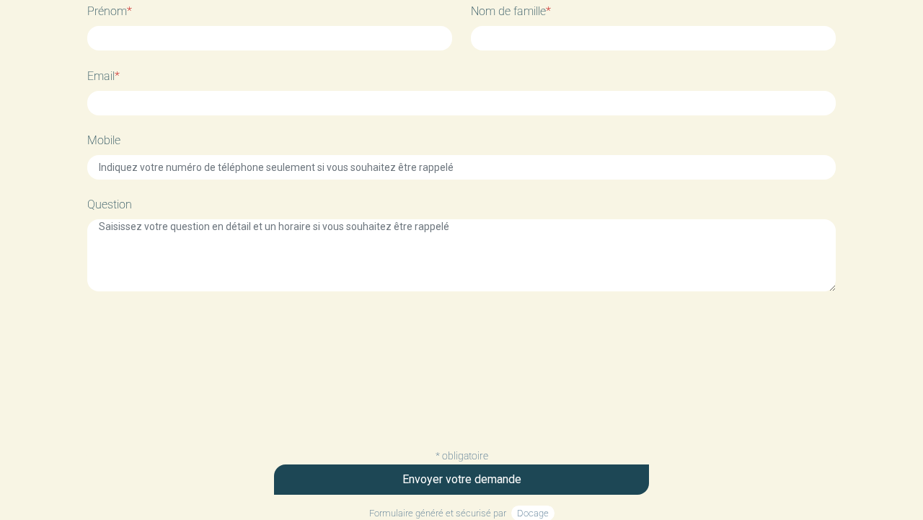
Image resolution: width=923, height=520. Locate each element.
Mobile (103, 140)
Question (109, 204)
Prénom (109, 11)
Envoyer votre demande (461, 479)
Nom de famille (511, 11)
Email (103, 76)
